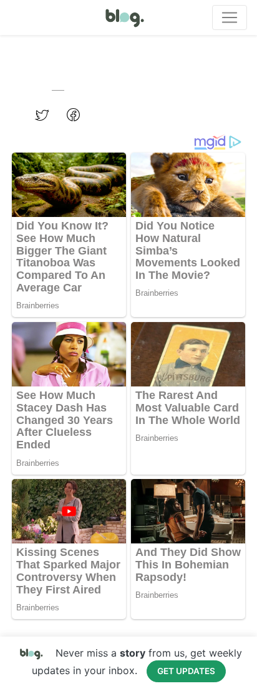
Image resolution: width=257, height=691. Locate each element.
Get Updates (186, 671)
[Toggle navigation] (229, 17)
